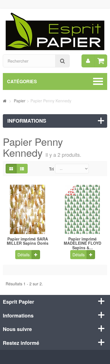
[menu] (88, 60)
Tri (51, 169)
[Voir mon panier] (100, 60)
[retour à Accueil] (4, 100)
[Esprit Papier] (55, 31)
